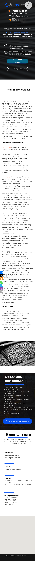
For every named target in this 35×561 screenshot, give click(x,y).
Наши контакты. (10, 555)
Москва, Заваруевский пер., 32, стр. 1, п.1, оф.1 (17, 19)
